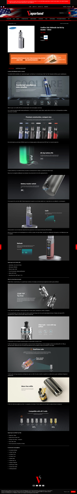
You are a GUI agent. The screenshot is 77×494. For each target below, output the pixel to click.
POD (46, 18)
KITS (14, 18)
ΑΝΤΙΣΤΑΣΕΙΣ (33, 18)
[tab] (11, 68)
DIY (69, 18)
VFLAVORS (9, 18)
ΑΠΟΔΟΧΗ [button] (73, 491)
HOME (30, 6)
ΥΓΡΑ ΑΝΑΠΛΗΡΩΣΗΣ (61, 18)
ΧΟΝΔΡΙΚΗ (46, 6)
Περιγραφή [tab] (11, 68)
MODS (18, 18)
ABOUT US (34, 6)
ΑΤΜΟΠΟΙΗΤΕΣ (25, 18)
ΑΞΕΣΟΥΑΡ (41, 18)
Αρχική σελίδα (11, 23)
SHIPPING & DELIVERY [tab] (21, 68)
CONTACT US (40, 6)
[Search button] (69, 13)
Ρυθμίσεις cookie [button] (67, 491)
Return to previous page (64, 23)
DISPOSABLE (52, 18)
